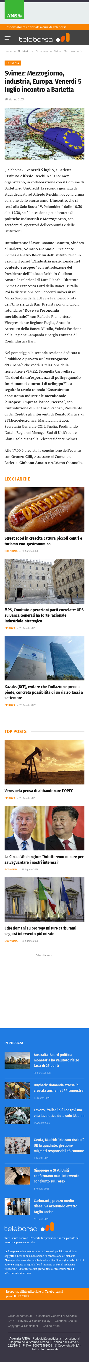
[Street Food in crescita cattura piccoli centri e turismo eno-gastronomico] (44, 509)
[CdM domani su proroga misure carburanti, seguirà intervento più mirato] (44, 899)
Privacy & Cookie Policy (34, 1321)
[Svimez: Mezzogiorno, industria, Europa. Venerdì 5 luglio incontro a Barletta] (44, 134)
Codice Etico (51, 1326)
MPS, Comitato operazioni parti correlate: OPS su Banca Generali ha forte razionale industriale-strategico (44, 615)
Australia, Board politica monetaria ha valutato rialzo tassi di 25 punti (56, 1060)
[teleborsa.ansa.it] (44, 37)
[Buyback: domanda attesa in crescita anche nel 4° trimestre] (17, 1090)
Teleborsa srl (54, 1291)
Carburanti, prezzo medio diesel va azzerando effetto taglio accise (55, 1206)
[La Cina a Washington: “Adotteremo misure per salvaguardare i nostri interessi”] (44, 828)
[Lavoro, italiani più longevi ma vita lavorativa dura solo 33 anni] (17, 1115)
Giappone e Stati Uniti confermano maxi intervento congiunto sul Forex (56, 1176)
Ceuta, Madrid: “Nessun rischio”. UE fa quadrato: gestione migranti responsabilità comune (59, 1145)
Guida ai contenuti (20, 1316)
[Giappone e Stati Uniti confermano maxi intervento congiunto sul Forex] (17, 1176)
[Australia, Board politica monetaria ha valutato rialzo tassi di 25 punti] (17, 1060)
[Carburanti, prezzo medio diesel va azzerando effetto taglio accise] (17, 1206)
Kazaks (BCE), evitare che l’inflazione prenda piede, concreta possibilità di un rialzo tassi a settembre (44, 692)
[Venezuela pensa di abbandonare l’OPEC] (44, 762)
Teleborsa (59, 27)
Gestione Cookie (66, 1321)
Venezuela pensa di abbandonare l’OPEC (39, 790)
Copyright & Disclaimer (23, 1326)
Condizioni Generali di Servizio (56, 1316)
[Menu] (7, 36)
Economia (12, 62)
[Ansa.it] (14, 12)
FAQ (11, 1321)
